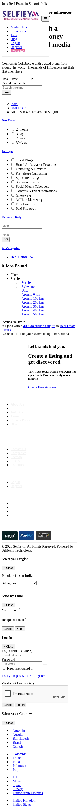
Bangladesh (21, 738)
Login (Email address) (17, 651)
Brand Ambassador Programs (36, 164)
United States (22, 804)
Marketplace (19, 27)
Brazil (17, 742)
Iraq (15, 770)
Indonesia (19, 766)
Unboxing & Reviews (31, 169)
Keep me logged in (19, 668)
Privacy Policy (21, 420)
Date (25, 290)
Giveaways (23, 195)
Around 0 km (31, 294)
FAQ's (15, 461)
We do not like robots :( (18, 683)
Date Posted (9, 120)
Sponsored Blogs (28, 178)
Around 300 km (33, 306)
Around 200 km (33, 302)
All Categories (11, 248)
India (14, 104)
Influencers (18, 31)
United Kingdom (24, 800)
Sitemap (16, 457)
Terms (15, 416)
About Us (17, 404)
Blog (14, 39)
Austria (18, 734)
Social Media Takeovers (32, 186)
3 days (20, 134)
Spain (17, 785)
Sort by (27, 282)
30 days (21, 142)
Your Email (11, 610)
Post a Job (18, 51)
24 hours (22, 129)
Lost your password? (17, 676)
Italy (16, 777)
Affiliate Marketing (29, 200)
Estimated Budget (13, 217)
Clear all (7, 330)
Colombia (19, 754)
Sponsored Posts (27, 182)
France (17, 758)
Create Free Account (42, 387)
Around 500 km (33, 314)
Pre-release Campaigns (31, 173)
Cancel (8, 628)
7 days (20, 138)
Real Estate (18, 108)
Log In (15, 43)
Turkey (18, 789)
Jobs (14, 35)
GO (6, 239)
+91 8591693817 (35, 441)
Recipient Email (14, 620)
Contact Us (18, 449)
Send (20, 628)
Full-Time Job (25, 204)
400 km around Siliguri (39, 326)
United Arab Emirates (28, 793)
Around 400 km (33, 310)
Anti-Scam (18, 412)
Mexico (18, 781)
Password (8, 659)
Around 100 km (33, 298)
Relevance (29, 286)
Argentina (19, 730)
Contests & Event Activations (36, 191)
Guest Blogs (24, 160)
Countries (17, 465)
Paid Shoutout (25, 208)
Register (16, 47)
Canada (18, 746)
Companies (18, 453)
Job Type (7, 151)
